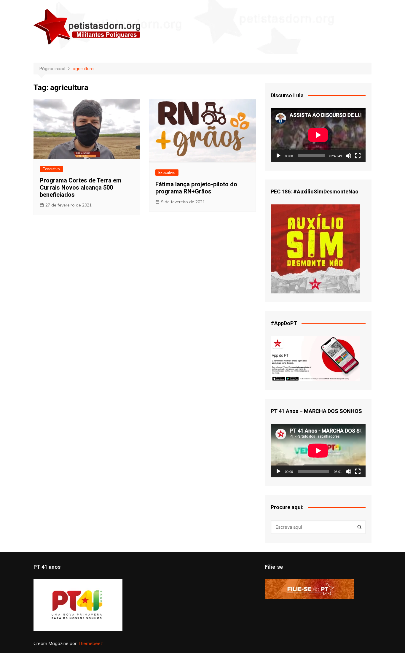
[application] (318, 135)
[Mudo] (348, 156)
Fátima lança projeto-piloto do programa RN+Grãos (196, 188)
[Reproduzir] (278, 156)
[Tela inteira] (358, 156)
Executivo (51, 168)
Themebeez (90, 643)
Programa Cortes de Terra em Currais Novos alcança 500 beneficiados (80, 187)
